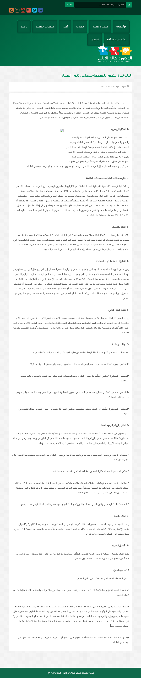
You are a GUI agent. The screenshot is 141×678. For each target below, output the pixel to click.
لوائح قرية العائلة (116, 39)
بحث (69, 4)
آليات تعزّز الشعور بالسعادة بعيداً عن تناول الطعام (96, 75)
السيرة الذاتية (100, 26)
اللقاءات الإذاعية (45, 26)
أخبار (65, 26)
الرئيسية (121, 26)
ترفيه (24, 26)
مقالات (80, 26)
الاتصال (95, 39)
